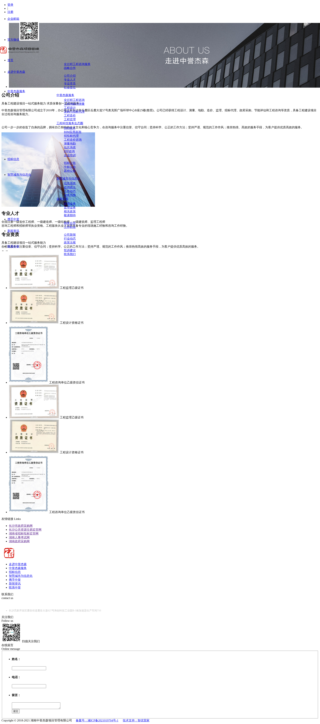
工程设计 (70, 107)
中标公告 (70, 166)
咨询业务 (70, 203)
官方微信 (13, 39)
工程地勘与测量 (74, 103)
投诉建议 (70, 250)
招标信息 (13, 159)
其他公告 (70, 170)
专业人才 (70, 79)
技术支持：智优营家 (136, 720)
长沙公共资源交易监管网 (25, 529)
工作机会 (70, 227)
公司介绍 (70, 75)
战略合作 (70, 68)
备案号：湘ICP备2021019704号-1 (97, 720)
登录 (10, 4)
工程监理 (70, 119)
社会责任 (70, 87)
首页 (10, 60)
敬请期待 (70, 215)
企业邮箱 (13, 18)
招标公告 (70, 163)
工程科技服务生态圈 (69, 123)
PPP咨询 (69, 151)
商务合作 (70, 223)
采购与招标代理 (74, 111)
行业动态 (70, 238)
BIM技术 (69, 128)
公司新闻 (70, 234)
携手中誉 (13, 219)
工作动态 (70, 191)
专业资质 (70, 83)
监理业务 (70, 207)
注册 (10, 11)
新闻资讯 (13, 230)
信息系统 (70, 147)
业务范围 (70, 195)
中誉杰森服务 (16, 91)
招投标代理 (71, 135)
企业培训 (70, 155)
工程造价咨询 (73, 139)
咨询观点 (70, 187)
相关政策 (70, 211)
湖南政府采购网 (19, 541)
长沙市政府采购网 (21, 525)
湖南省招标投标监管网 (24, 533)
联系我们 (70, 254)
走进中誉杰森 (16, 71)
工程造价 (70, 115)
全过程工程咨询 (74, 100)
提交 (15, 711)
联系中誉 (13, 246)
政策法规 (70, 242)
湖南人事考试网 (19, 537)
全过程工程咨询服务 (77, 64)
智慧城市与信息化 (19, 174)
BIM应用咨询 (72, 131)
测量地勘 (70, 143)
